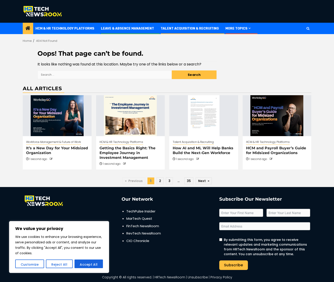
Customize (30, 264)
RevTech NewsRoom (143, 233)
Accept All (88, 264)
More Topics (236, 28)
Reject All (59, 264)
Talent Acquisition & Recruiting (190, 28)
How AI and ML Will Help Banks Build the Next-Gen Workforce (203, 150)
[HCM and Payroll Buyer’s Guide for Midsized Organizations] (277, 115)
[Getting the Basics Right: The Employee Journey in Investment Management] (130, 115)
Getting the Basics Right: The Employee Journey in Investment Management (127, 153)
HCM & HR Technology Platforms (64, 28)
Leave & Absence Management (127, 28)
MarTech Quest (139, 218)
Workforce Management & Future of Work (53, 142)
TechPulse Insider (140, 211)
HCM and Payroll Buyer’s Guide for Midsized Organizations (276, 150)
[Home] (27, 28)
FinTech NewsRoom (142, 226)
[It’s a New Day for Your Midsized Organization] (57, 115)
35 (189, 181)
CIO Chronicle (137, 240)
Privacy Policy (221, 277)
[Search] (308, 28)
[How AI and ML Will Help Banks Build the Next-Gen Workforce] (203, 115)
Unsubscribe (198, 277)
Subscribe (233, 265)
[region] (59, 247)
